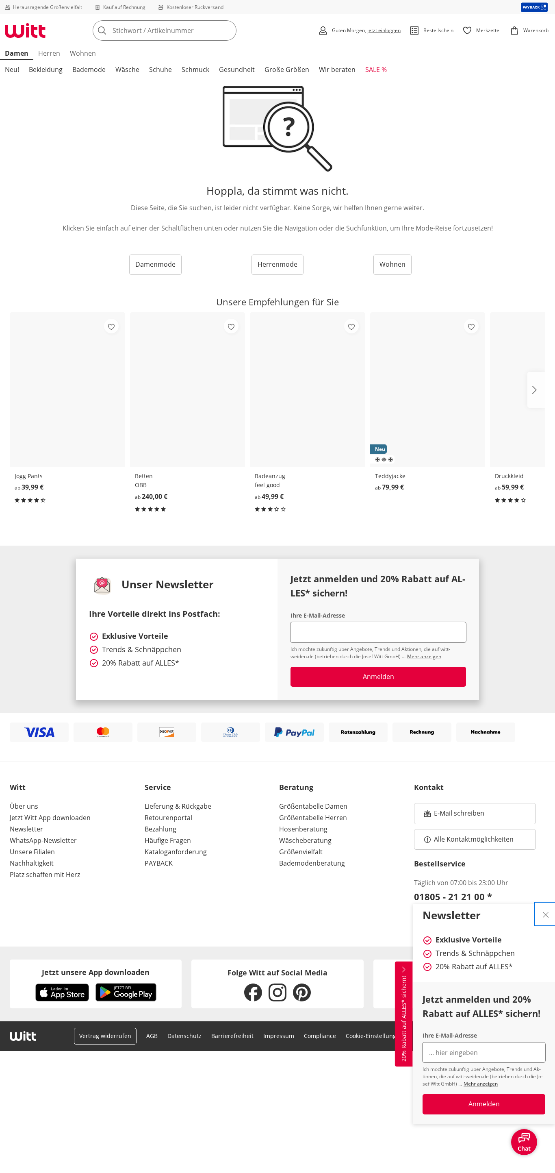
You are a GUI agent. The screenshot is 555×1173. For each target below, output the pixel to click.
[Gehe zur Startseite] (25, 30)
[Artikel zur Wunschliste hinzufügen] (111, 326)
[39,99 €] (67, 389)
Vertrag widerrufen (105, 1036)
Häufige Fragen (168, 840)
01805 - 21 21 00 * (453, 896)
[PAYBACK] (534, 7)
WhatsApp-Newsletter (43, 840)
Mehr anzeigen (481, 1083)
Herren (49, 53)
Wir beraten (337, 69)
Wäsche (127, 69)
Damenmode (155, 264)
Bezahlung (160, 829)
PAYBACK (159, 863)
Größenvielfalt (301, 851)
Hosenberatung (303, 829)
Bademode (89, 69)
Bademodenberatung (312, 863)
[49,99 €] (307, 389)
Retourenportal (168, 817)
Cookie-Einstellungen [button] (374, 1036)
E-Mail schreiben (454, 816)
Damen (16, 53)
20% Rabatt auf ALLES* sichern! (404, 1019)
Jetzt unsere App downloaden (96, 972)
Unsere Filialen (32, 851)
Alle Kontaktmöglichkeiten (474, 839)
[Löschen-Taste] (228, 30)
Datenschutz (184, 1036)
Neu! (12, 69)
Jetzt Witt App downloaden (50, 817)
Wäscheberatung (305, 840)
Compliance (320, 1036)
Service (158, 787)
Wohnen (83, 53)
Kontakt (429, 787)
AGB (152, 1036)
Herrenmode (277, 264)
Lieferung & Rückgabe (178, 806)
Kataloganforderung (176, 851)
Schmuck (195, 69)
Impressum (278, 1036)
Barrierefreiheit (232, 1036)
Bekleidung (46, 69)
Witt (18, 787)
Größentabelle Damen (313, 806)
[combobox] (182, 30)
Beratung (296, 787)
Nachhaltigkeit (32, 863)
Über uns (24, 806)
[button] (536, 390)
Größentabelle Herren (313, 817)
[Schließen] (545, 914)
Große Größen (286, 69)
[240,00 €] (187, 389)
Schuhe (160, 69)
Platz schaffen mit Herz (45, 874)
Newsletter (26, 829)
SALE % (376, 69)
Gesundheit (237, 69)
